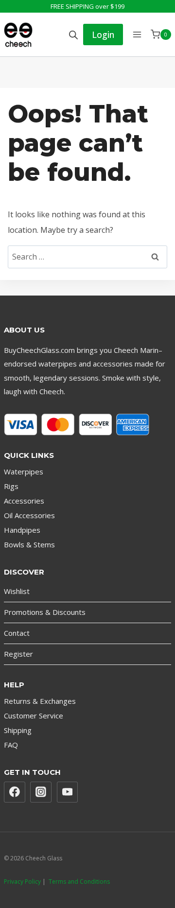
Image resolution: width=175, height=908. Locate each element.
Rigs (11, 486)
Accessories (24, 501)
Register (18, 654)
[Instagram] (41, 792)
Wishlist (17, 591)
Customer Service (33, 715)
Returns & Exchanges (40, 701)
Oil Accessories (29, 515)
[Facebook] (14, 792)
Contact (17, 633)
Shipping (18, 730)
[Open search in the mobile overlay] (73, 35)
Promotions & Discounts (45, 612)
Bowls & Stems (29, 544)
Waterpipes (23, 471)
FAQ (11, 745)
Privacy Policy (22, 881)
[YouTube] (67, 792)
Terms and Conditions (79, 881)
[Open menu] (137, 34)
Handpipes (22, 530)
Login (103, 34)
